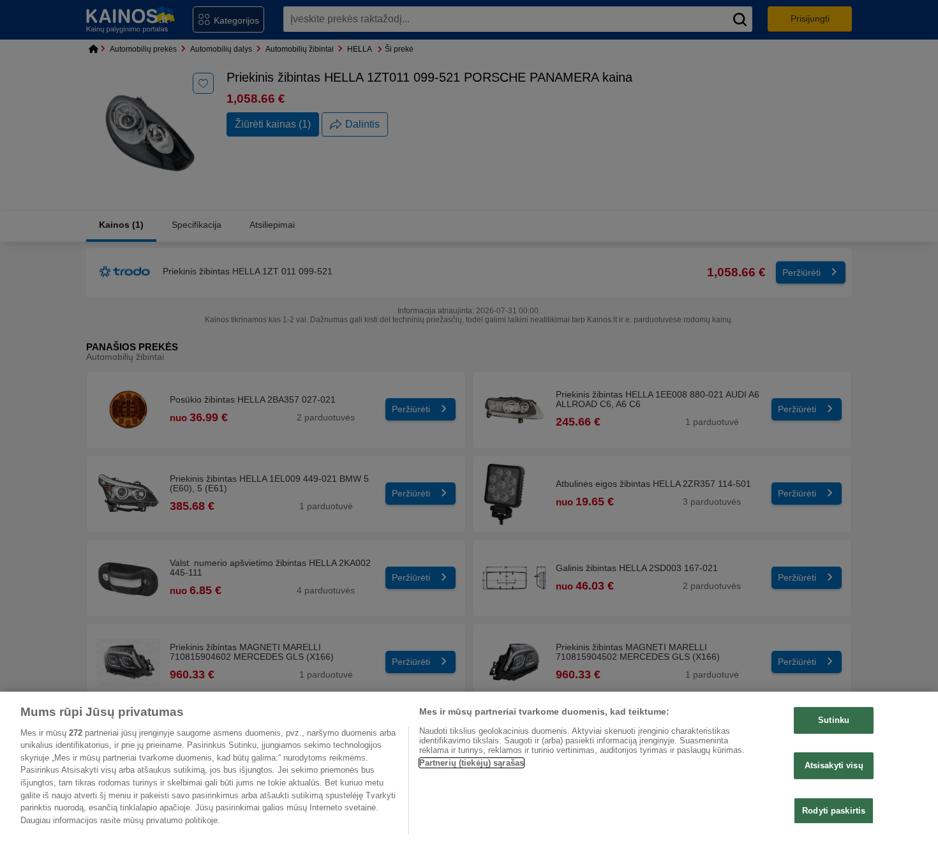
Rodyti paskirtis (833, 810)
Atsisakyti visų (834, 765)
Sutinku (833, 720)
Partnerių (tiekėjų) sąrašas (472, 763)
